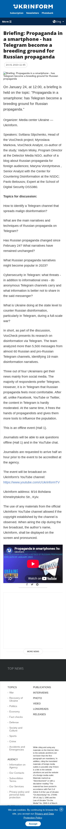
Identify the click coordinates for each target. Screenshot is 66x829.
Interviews (40, 692)
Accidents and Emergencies (17, 748)
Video (37, 703)
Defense (14, 722)
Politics (13, 706)
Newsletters (32, 13)
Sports (13, 736)
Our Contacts (16, 772)
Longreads (40, 709)
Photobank (47, 13)
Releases (39, 714)
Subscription (16, 13)
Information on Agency (17, 766)
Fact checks (16, 717)
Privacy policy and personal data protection (19, 794)
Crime (12, 741)
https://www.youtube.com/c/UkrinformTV (31, 482)
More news (33, 651)
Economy (14, 711)
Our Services (16, 786)
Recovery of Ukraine (16, 699)
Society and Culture (15, 729)
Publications (42, 687)
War (11, 692)
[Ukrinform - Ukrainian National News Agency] (33, 6)
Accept (33, 823)
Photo (37, 698)
